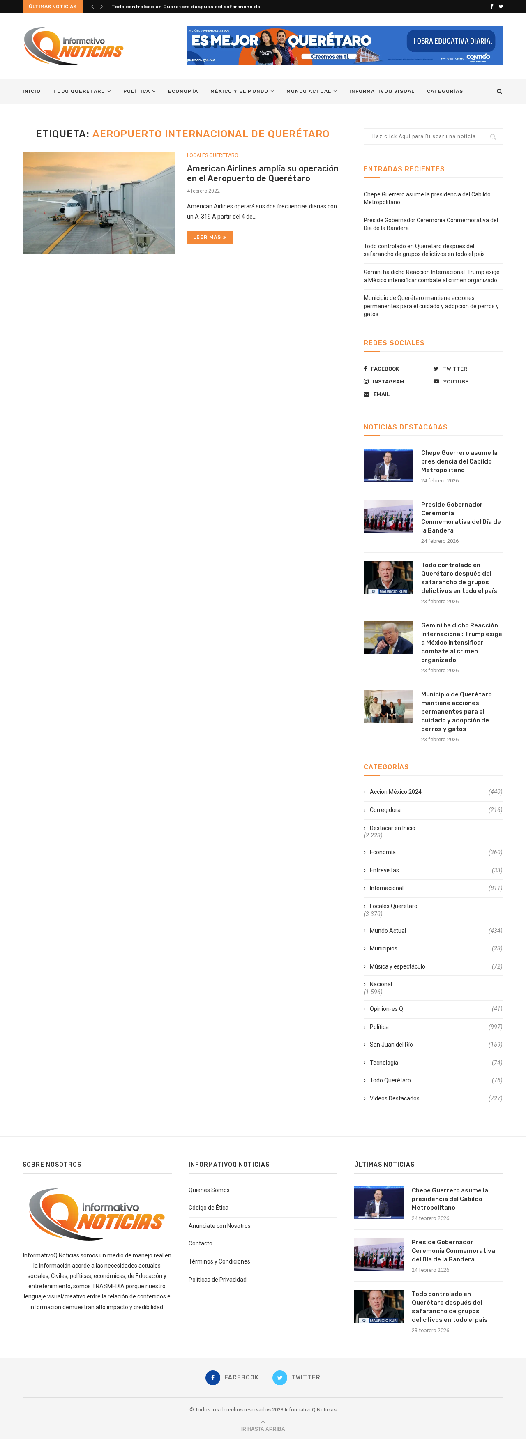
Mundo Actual (308, 91)
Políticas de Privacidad (218, 1279)
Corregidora (436, 810)
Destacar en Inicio (392, 828)
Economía (183, 91)
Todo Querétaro (79, 91)
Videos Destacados (436, 1098)
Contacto (200, 1243)
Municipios (436, 948)
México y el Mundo (239, 91)
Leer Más (207, 237)
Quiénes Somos (209, 1190)
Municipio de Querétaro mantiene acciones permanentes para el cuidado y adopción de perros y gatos (431, 306)
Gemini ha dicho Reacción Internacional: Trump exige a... (181, 6)
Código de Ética (208, 1207)
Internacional (436, 888)
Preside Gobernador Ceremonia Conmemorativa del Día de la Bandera (461, 517)
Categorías (445, 91)
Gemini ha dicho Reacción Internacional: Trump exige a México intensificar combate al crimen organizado (461, 643)
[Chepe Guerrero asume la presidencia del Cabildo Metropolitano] (388, 465)
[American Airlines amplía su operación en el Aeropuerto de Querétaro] (99, 203)
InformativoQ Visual (382, 91)
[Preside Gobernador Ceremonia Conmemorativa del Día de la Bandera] (388, 516)
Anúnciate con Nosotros (220, 1225)
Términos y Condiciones (219, 1261)
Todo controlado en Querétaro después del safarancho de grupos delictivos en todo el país (459, 578)
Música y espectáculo (436, 966)
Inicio (32, 91)
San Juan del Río (436, 1044)
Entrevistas (436, 870)
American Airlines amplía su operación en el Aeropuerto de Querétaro (263, 173)
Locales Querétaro (212, 155)
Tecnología (436, 1062)
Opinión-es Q (436, 1008)
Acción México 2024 (436, 792)
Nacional (381, 984)
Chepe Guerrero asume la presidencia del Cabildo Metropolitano (459, 461)
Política (136, 91)
